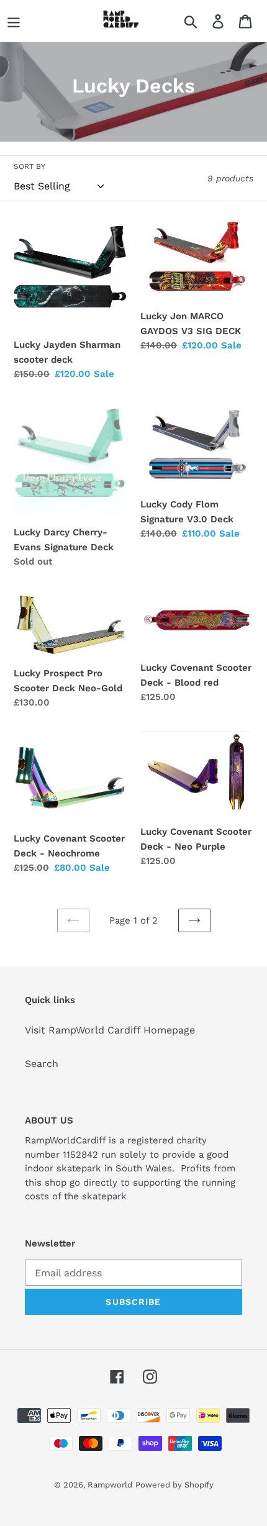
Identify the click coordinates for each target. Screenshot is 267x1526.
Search (41, 1064)
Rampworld (110, 1484)
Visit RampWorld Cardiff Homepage (110, 1030)
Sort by (29, 166)
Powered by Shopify (174, 1484)
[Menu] (13, 21)
